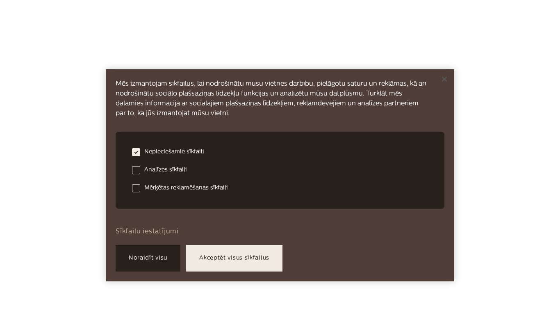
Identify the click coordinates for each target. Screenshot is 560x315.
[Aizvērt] (444, 79)
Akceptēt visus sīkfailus (234, 258)
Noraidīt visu (148, 258)
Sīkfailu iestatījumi (147, 231)
